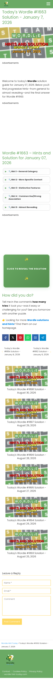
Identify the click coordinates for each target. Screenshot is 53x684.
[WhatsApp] (28, 337)
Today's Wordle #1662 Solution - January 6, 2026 (41, 351)
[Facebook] (5, 337)
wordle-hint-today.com (15, 674)
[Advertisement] (26, 71)
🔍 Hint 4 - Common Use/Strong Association (25, 197)
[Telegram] (43, 337)
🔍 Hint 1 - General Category (23, 171)
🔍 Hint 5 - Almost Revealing (23, 207)
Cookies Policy (20, 671)
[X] (13, 337)
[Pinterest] (20, 337)
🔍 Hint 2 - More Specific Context (25, 179)
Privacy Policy (35, 671)
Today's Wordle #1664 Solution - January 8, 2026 (12, 351)
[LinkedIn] (35, 337)
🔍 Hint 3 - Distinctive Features (24, 188)
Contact (6, 671)
